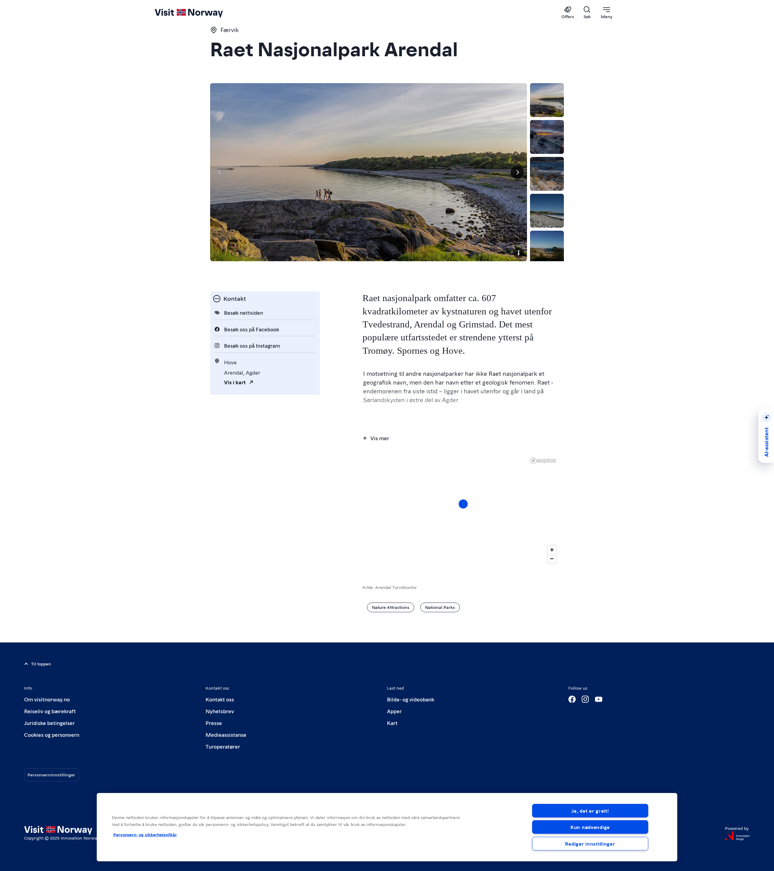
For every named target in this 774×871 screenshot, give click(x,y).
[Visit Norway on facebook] (572, 699)
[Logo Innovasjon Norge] (737, 835)
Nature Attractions (390, 607)
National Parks (440, 607)
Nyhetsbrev (220, 710)
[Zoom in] (552, 549)
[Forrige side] (219, 172)
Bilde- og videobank (410, 699)
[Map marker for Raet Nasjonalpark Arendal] (463, 504)
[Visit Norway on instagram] (585, 699)
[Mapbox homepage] (543, 460)
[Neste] (517, 172)
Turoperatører (223, 746)
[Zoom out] (552, 558)
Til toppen (41, 663)
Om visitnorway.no (47, 699)
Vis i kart (235, 382)
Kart (392, 722)
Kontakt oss (220, 699)
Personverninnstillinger (51, 774)
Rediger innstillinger (590, 843)
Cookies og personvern (51, 734)
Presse (214, 722)
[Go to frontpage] (199, 13)
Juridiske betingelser (49, 722)
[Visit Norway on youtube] (598, 699)
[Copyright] (518, 252)
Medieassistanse (226, 734)
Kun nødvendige (590, 827)
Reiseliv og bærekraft (50, 710)
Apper (394, 710)
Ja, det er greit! (590, 811)
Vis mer (379, 437)
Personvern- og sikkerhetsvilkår (145, 834)
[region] (387, 827)
